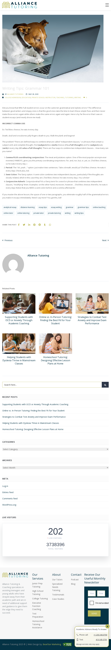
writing (67, 213)
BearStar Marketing (52, 644)
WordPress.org (9, 504)
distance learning (28, 207)
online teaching (99, 207)
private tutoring (54, 213)
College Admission (13, 97)
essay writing (56, 207)
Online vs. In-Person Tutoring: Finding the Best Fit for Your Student (55, 320)
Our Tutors (57, 579)
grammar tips (83, 207)
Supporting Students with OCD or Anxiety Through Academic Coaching (19, 320)
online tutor (8, 213)
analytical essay (10, 207)
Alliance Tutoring (15, 94)
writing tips (79, 213)
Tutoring (69, 97)
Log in (5, 486)
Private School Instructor (43, 97)
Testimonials (58, 594)
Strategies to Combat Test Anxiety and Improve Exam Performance (92, 320)
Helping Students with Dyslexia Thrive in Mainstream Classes (18, 360)
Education (26, 97)
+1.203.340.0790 (100, 635)
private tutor (39, 213)
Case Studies (58, 599)
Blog (73, 583)
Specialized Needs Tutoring (57, 587)
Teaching (60, 97)
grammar (69, 207)
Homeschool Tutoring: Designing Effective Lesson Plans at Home (55, 360)
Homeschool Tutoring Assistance (38, 624)
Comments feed (9, 498)
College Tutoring (40, 598)
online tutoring (23, 213)
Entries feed (7, 492)
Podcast (75, 579)
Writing (77, 97)
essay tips (43, 207)
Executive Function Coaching (36, 606)
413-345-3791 (101, 639)
